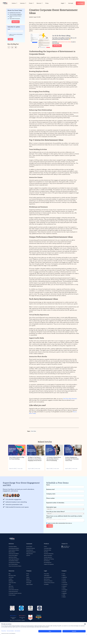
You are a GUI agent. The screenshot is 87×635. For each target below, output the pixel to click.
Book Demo (80, 3)
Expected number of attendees (55, 502)
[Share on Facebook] (9, 47)
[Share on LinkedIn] (12, 47)
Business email (50, 489)
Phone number (50, 498)
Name (48, 485)
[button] (63, 3)
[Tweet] (15, 47)
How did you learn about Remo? (55, 511)
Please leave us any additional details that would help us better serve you (64, 516)
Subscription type (51, 507)
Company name (50, 494)
